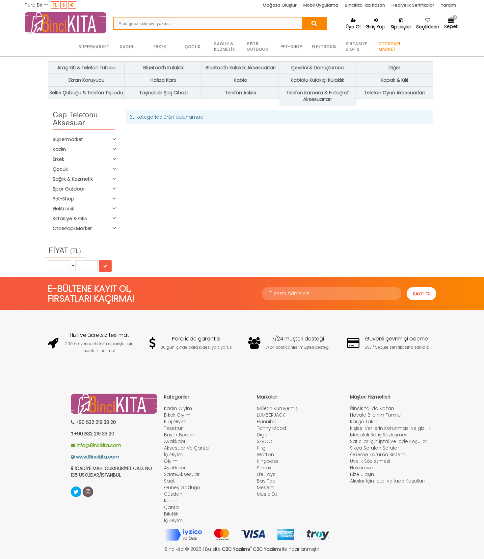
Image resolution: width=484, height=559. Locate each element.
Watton (265, 454)
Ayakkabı (174, 441)
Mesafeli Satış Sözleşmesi (379, 434)
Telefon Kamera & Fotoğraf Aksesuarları (317, 96)
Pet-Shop (291, 46)
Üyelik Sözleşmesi (370, 461)
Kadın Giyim (178, 408)
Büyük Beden (179, 434)
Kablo (240, 80)
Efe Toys (266, 474)
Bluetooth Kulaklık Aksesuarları (240, 67)
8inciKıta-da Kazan (365, 5)
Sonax (264, 467)
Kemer (171, 500)
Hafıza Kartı (163, 80)
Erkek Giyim (177, 415)
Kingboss (268, 461)
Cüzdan (173, 494)
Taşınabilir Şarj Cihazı (163, 92)
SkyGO (264, 441)
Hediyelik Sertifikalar (412, 5)
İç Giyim (173, 454)
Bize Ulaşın (362, 474)
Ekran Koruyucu (86, 80)
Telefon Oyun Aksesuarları (394, 92)
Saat (169, 481)
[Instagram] (88, 491)
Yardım (448, 5)
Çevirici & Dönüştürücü (317, 67)
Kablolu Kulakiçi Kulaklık (317, 80)
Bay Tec (266, 481)
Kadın (126, 46)
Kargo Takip (364, 421)
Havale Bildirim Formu (375, 415)
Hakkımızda (363, 467)
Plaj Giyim (175, 421)
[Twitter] (76, 491)
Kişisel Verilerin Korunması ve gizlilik (390, 428)
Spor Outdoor (258, 46)
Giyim (170, 461)
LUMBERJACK (271, 415)
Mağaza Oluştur (280, 5)
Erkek (159, 46)
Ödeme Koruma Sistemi (378, 454)
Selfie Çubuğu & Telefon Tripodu (86, 92)
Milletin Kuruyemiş (277, 408)
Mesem (265, 487)
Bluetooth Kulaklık (163, 67)
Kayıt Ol (422, 293)
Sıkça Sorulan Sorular (374, 448)
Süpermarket (93, 46)
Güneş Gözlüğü (182, 487)
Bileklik (171, 514)
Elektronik (324, 46)
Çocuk (193, 46)
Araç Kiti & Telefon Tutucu (86, 67)
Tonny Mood (271, 428)
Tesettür (173, 428)
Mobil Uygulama (320, 5)
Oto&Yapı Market (389, 46)
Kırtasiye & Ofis (356, 46)
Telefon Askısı (240, 92)
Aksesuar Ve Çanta (186, 448)
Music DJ (267, 494)
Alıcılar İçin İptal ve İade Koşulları (387, 481)
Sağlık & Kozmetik (224, 46)
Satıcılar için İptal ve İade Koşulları (389, 441)
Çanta (171, 507)
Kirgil (262, 448)
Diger (263, 434)
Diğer (394, 67)
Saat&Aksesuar (182, 474)
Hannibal (267, 421)
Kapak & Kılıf (394, 80)
